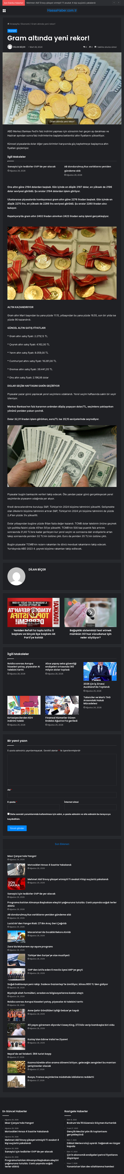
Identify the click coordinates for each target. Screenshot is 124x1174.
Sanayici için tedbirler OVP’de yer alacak (32, 166)
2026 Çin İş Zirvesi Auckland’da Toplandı (96, 685)
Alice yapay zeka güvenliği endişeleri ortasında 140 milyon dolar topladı (60, 666)
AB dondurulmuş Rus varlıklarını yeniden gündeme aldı (39, 914)
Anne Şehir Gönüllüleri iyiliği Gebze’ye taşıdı (53, 1010)
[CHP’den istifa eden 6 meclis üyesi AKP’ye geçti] (16, 974)
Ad (9, 789)
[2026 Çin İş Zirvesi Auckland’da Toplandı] (100, 671)
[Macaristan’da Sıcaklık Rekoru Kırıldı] (16, 937)
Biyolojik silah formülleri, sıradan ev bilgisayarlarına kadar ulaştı (45, 993)
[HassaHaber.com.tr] (62, 10)
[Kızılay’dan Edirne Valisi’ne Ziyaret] (16, 1044)
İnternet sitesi (71, 802)
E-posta (12, 802)
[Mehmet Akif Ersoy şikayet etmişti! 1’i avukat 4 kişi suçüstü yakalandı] (16, 884)
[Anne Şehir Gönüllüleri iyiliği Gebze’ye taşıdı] (16, 1015)
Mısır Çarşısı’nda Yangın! (21, 856)
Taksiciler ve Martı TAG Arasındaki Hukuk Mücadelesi (97, 700)
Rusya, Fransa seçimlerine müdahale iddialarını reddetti (61, 1077)
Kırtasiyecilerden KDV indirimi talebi (20, 719)
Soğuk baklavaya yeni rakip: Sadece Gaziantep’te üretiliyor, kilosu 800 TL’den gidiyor (57, 984)
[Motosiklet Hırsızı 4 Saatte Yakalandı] (16, 869)
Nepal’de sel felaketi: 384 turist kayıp (29, 1053)
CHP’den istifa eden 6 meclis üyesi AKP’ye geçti (55, 969)
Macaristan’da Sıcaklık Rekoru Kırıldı (49, 932)
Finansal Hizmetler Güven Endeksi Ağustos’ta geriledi (61, 719)
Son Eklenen (62, 844)
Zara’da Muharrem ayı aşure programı (30, 946)
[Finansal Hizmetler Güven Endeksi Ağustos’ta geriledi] (61, 705)
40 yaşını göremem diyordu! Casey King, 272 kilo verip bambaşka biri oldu (71, 1025)
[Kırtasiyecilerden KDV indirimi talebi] (24, 705)
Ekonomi (25, 24)
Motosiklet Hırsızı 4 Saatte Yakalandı (49, 864)
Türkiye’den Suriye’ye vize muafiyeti (49, 955)
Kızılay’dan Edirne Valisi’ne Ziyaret (48, 1039)
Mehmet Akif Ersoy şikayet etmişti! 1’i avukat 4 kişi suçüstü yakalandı (61, 2)
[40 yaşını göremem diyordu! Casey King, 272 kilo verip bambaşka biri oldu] (16, 1029)
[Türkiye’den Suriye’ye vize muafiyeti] (16, 960)
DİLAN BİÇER (19, 47)
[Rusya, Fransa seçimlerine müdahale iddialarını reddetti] (16, 1081)
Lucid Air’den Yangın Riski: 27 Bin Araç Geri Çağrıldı (37, 923)
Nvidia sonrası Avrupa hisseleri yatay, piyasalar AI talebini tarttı (23, 666)
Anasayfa (14, 24)
